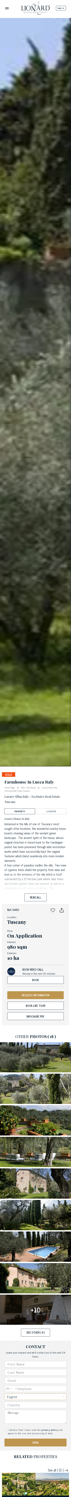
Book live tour (35, 1006)
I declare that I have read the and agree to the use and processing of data (35, 1431)
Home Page (10, 787)
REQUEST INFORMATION (35, 995)
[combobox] (35, 1405)
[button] (53, 910)
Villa (23, 787)
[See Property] (19, 1484)
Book (35, 980)
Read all (35, 897)
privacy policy (49, 1430)
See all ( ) (56, 1470)
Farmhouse (31, 787)
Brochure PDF (36, 1016)
